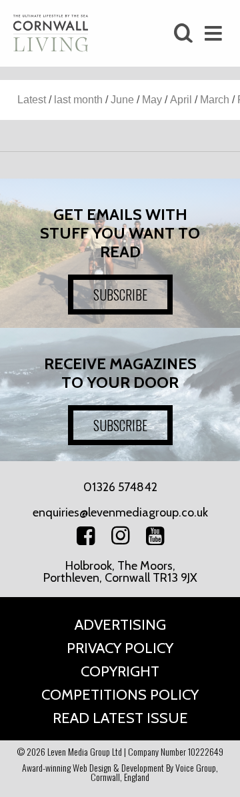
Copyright (120, 671)
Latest (31, 99)
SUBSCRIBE (120, 295)
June (122, 99)
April (181, 99)
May (152, 99)
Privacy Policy (120, 648)
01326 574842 (120, 487)
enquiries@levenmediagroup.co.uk (120, 512)
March (214, 99)
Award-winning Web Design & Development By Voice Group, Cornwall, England (120, 772)
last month (78, 99)
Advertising (120, 625)
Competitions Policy (120, 695)
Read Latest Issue (120, 718)
